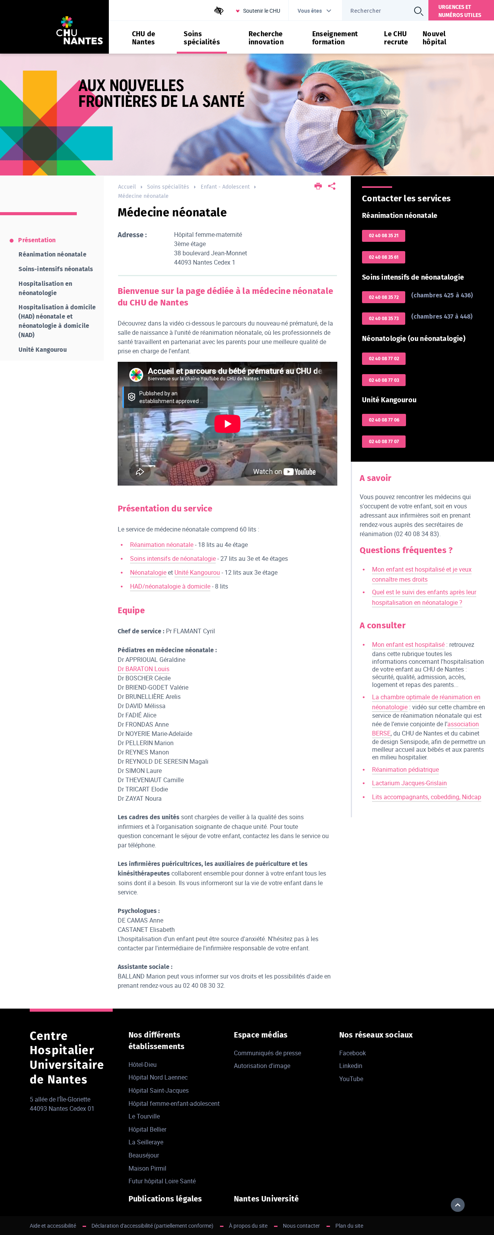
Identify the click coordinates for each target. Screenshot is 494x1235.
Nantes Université (266, 1198)
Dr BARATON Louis (143, 669)
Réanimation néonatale (161, 544)
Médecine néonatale (143, 196)
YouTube (351, 1079)
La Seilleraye (146, 1142)
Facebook (352, 1053)
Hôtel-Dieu (143, 1064)
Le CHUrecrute (396, 38)
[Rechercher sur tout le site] (418, 11)
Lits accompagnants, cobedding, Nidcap (426, 797)
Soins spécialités (168, 187)
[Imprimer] (318, 186)
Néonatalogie (148, 572)
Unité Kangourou (197, 572)
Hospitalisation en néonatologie (45, 288)
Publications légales (165, 1198)
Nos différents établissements (157, 1040)
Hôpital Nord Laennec (158, 1077)
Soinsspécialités (202, 38)
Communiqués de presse (267, 1053)
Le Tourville (144, 1116)
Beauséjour (144, 1155)
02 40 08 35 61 (384, 257)
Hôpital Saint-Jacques (159, 1090)
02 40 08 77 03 (384, 380)
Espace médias (261, 1034)
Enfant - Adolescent (225, 187)
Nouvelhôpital (435, 38)
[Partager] (332, 186)
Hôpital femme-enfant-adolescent (174, 1103)
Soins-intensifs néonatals (56, 269)
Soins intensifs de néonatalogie (173, 558)
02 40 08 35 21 (384, 235)
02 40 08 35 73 (384, 318)
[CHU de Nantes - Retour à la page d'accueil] (79, 31)
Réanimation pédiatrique (405, 769)
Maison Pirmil (147, 1168)
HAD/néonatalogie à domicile (170, 586)
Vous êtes (310, 10)
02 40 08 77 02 (384, 358)
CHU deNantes (144, 38)
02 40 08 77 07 (384, 441)
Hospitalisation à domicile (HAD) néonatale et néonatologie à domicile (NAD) (57, 321)
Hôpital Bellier (147, 1129)
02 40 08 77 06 (384, 420)
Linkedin (350, 1065)
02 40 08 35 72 (384, 297)
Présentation (37, 240)
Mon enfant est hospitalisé (408, 644)
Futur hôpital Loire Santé (162, 1181)
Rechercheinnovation (266, 38)
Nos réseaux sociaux (376, 1034)
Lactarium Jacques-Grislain (409, 783)
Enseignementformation (335, 38)
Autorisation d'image (262, 1065)
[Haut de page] (457, 1204)
